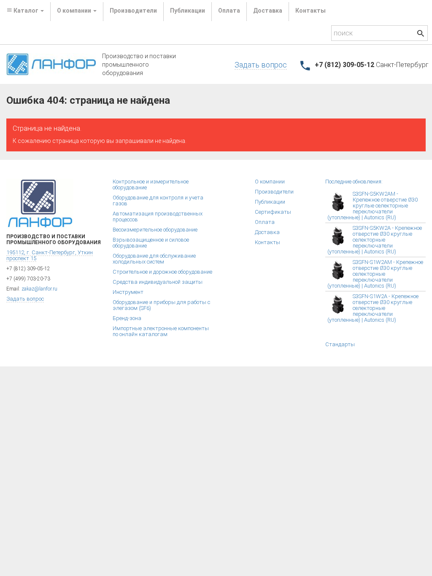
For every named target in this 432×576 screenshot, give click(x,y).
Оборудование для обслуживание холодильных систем (154, 259)
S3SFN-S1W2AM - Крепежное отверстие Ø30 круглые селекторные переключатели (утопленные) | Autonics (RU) (375, 274)
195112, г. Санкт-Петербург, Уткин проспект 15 (49, 255)
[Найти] (420, 34)
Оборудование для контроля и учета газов (158, 200)
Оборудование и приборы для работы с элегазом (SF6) (161, 305)
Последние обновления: (354, 181)
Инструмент (128, 292)
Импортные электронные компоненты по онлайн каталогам (161, 331)
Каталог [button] (26, 10)
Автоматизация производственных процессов (157, 216)
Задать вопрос (261, 64)
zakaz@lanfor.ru (39, 289)
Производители (133, 10)
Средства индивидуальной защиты (157, 282)
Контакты (310, 10)
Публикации (187, 10)
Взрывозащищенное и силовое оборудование (151, 243)
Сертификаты (273, 212)
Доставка (267, 10)
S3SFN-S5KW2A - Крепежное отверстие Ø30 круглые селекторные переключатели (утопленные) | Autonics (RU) (374, 240)
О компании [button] (74, 10)
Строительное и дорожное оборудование (162, 272)
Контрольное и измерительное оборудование (151, 184)
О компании (270, 181)
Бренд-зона (127, 318)
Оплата (229, 10)
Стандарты (340, 344)
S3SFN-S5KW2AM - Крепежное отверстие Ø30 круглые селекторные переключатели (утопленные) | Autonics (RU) (372, 206)
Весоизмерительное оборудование (155, 229)
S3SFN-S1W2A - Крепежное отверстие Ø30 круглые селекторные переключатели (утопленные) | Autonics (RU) (372, 308)
